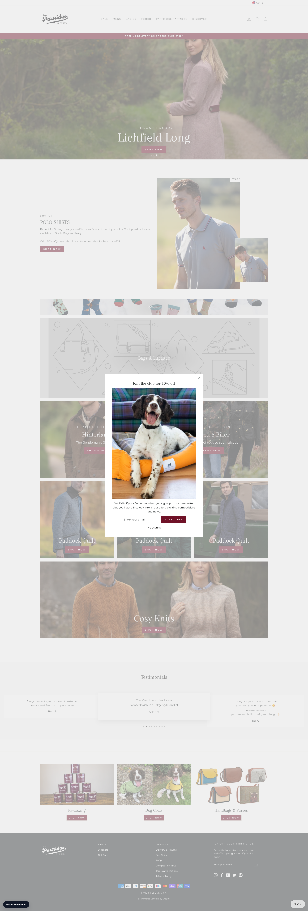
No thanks (154, 527)
